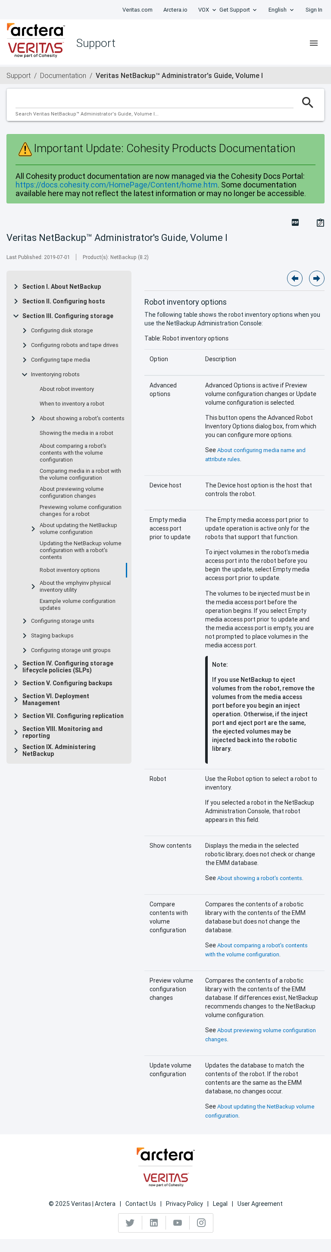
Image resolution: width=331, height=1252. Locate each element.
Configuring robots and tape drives (75, 345)
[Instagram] (201, 1223)
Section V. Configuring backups (67, 683)
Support (18, 75)
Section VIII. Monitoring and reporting (62, 732)
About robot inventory (67, 389)
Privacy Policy (184, 1204)
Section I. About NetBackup (61, 286)
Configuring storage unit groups (71, 650)
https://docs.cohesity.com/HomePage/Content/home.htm (117, 185)
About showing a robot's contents (82, 418)
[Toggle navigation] (313, 43)
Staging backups (52, 635)
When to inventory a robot (72, 403)
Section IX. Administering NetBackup (59, 750)
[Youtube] (178, 1223)
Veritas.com (137, 9)
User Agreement (260, 1204)
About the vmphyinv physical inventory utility (75, 586)
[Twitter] (130, 1223)
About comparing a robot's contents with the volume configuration (73, 453)
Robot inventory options (70, 570)
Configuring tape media (60, 359)
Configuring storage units (62, 621)
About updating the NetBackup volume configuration (78, 529)
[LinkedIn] (154, 1223)
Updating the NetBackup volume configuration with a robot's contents (81, 550)
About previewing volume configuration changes (72, 493)
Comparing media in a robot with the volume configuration (80, 474)
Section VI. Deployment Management (55, 699)
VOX (203, 9)
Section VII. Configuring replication (73, 715)
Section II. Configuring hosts (63, 301)
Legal (220, 1204)
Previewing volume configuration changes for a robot (81, 511)
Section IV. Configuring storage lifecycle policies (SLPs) (67, 667)
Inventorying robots (55, 374)
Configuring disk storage (62, 330)
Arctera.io (175, 9)
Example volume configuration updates (78, 605)
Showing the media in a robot (76, 433)
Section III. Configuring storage (67, 315)
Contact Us (140, 1204)
